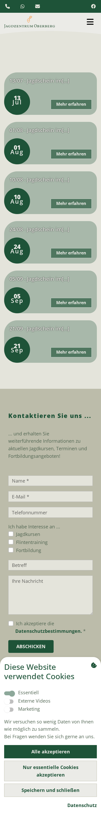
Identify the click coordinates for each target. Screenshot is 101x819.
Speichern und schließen (50, 790)
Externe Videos (34, 701)
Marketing (29, 709)
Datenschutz (82, 805)
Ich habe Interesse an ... (34, 526)
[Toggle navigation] (90, 22)
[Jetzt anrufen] (9, 6)
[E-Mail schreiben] (38, 6)
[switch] (8, 701)
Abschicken (31, 646)
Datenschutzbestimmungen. (48, 631)
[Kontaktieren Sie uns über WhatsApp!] (24, 6)
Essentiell (28, 692)
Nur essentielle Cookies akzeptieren (50, 771)
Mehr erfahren (71, 104)
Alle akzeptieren (50, 751)
